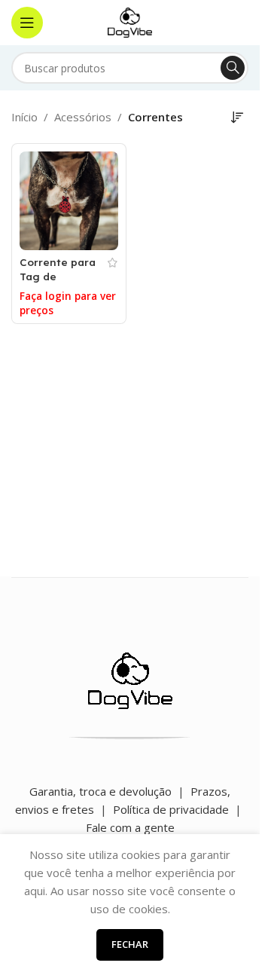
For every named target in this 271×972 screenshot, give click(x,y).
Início (24, 116)
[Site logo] (130, 21)
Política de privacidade (171, 809)
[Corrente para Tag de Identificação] (69, 200)
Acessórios (82, 116)
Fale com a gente (130, 827)
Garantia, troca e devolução (100, 791)
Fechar (129, 944)
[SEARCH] (233, 68)
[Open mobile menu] (27, 23)
